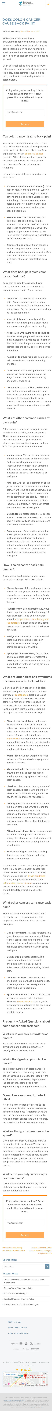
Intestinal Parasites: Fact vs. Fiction (19, 1299)
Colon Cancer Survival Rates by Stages (21, 1305)
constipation (21, 695)
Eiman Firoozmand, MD (30, 31)
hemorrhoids (13, 738)
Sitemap (5, 1400)
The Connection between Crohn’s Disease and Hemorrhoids (24, 1281)
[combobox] (26, 1266)
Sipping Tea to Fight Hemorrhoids (18, 1288)
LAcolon (26, 3)
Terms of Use (18, 1400)
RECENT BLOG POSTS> (17, 1328)
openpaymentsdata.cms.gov (37, 1407)
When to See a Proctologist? (16, 1294)
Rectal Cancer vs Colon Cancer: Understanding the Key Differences (40, 1251)
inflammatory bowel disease (17, 883)
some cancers (24, 1001)
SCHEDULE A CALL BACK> (19, 1333)
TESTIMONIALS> (15, 1322)
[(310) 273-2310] (48, 3)
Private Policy (11, 1400)
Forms (23, 1400)
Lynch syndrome (36, 876)
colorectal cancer (34, 154)
